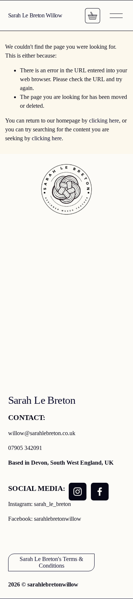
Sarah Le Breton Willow (35, 15)
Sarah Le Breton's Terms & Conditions (51, 562)
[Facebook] (100, 491)
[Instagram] (77, 491)
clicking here (104, 120)
